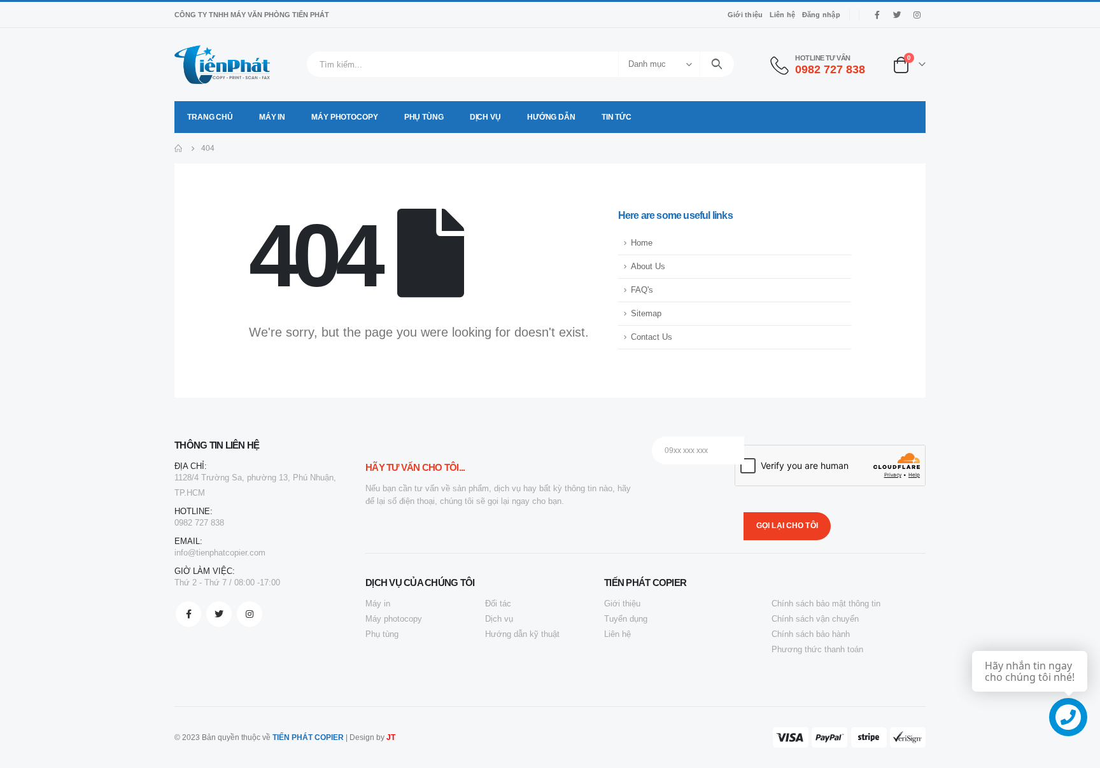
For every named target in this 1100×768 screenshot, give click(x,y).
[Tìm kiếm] (717, 64)
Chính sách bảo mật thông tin (826, 603)
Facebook (188, 614)
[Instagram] (916, 14)
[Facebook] (877, 14)
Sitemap (646, 313)
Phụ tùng (424, 117)
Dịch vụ (485, 117)
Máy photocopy (344, 117)
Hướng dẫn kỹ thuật (522, 634)
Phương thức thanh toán (817, 649)
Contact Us (651, 337)
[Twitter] (897, 14)
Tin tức (616, 117)
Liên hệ (783, 14)
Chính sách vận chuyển (815, 619)
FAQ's (642, 290)
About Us (648, 266)
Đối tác (498, 603)
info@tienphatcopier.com (219, 552)
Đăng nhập (821, 14)
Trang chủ (210, 117)
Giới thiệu (745, 14)
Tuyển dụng (625, 619)
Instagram (249, 614)
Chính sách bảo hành (811, 634)
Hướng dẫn (551, 117)
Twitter (219, 614)
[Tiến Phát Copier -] (222, 64)
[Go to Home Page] (178, 148)
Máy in (272, 117)
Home (641, 243)
